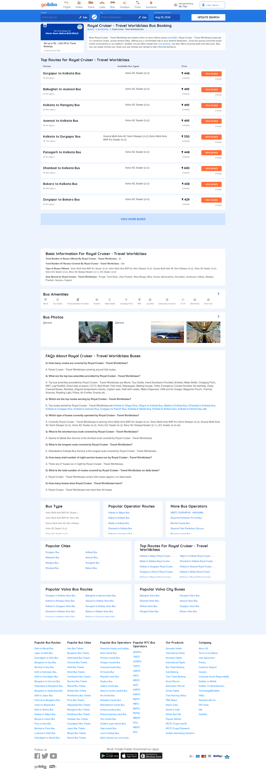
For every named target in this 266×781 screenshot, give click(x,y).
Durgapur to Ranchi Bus (113, 409)
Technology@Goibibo (209, 690)
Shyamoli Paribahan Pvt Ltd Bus (186, 517)
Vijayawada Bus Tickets (78, 704)
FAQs (201, 695)
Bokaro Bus (91, 567)
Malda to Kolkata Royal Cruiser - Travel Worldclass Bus (166, 561)
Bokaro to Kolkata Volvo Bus (99, 611)
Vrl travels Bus (107, 671)
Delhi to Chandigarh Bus (46, 676)
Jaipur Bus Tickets (76, 728)
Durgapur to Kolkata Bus (62, 73)
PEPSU (136, 713)
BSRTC (136, 708)
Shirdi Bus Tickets (76, 671)
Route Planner (173, 681)
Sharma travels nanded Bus (113, 690)
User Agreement (207, 657)
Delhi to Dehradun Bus (45, 671)
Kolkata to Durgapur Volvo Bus (60, 606)
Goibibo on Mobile (207, 681)
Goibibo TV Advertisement (211, 685)
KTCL (135, 722)
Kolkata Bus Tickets (76, 690)
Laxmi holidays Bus (109, 733)
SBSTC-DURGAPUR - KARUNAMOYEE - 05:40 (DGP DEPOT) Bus (203, 512)
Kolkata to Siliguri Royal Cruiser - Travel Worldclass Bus (167, 555)
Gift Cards (204, 704)
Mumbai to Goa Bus (44, 667)
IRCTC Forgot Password (177, 728)
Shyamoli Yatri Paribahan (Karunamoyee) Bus (193, 528)
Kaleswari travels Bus (110, 700)
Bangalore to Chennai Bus (47, 681)
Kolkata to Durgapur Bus (62, 136)
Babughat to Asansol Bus (62, 89)
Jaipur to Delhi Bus (43, 652)
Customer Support (208, 667)
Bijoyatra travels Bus (180, 533)
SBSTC (136, 680)
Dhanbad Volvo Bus (149, 600)
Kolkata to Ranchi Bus (190, 409)
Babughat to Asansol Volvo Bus (101, 595)
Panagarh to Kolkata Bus (62, 152)
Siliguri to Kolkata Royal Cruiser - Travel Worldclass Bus (207, 555)
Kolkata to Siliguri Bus (125, 405)
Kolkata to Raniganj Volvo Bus (60, 600)
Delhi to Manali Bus (43, 648)
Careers (203, 671)
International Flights (175, 662)
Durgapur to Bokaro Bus (61, 199)
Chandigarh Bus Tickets (79, 723)
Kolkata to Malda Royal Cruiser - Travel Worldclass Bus (207, 571)
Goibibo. (174, 37)
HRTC (136, 675)
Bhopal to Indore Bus (44, 718)
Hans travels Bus (108, 652)
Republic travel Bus (109, 676)
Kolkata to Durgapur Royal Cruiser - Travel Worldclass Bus (168, 566)
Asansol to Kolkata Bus (60, 121)
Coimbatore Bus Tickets (79, 676)
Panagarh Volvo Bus (190, 595)
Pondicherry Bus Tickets (79, 695)
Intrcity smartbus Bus (110, 709)
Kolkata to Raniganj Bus (61, 105)
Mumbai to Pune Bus (44, 728)
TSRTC (136, 666)
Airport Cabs (172, 704)
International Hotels (175, 652)
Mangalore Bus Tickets (78, 709)
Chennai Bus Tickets (77, 662)
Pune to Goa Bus (42, 723)
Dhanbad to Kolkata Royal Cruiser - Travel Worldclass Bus (208, 561)
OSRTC (136, 670)
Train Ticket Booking (176, 676)
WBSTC (137, 717)
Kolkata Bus (91, 552)
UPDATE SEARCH (208, 17)
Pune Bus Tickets (75, 700)
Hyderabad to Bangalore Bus (48, 685)
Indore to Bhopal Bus (44, 704)
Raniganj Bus (52, 562)
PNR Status (171, 700)
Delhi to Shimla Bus (43, 709)
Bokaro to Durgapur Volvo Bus (100, 616)
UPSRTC (137, 661)
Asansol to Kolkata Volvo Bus (100, 600)
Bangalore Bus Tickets (78, 652)
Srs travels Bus (107, 695)
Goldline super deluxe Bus (113, 723)
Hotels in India (173, 709)
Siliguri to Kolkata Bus (151, 405)
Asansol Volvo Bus (189, 600)
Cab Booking (172, 671)
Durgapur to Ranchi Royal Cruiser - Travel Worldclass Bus (168, 571)
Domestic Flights (174, 657)
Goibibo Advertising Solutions (180, 733)
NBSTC (136, 727)
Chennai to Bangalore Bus (47, 700)
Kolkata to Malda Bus (139, 409)
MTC (135, 732)
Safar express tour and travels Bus (117, 737)
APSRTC (137, 652)
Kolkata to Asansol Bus (86, 409)
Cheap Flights (172, 690)
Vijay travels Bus (108, 728)
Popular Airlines (173, 718)
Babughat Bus (52, 557)
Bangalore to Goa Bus (45, 662)
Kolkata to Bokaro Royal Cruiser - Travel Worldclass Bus (167, 577)
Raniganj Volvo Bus (149, 611)
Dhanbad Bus (52, 567)
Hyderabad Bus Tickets (78, 657)
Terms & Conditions (208, 652)
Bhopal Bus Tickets (76, 733)
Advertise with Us (207, 700)
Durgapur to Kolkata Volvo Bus (60, 595)
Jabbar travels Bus (109, 685)
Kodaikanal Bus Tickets (78, 714)
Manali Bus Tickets (76, 685)
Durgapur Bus (52, 552)
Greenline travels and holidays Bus (117, 648)
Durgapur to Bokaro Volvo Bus (60, 616)
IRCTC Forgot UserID (176, 723)
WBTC (136, 703)
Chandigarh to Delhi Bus (46, 657)
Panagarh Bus (92, 562)
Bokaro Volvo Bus (188, 611)
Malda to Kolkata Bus (175, 405)
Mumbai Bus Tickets (77, 681)
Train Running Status (176, 695)
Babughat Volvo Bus (149, 595)
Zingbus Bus (106, 681)
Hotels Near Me (173, 714)
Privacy (202, 662)
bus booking (164, 43)
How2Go (203, 714)
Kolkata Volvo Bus (148, 606)
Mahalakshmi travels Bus (112, 704)
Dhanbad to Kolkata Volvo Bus (60, 611)
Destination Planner (175, 685)
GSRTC (136, 689)
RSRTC (136, 694)
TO (101, 12)
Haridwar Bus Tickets (77, 718)
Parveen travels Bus (110, 657)
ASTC (136, 684)
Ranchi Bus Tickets (76, 737)
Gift (200, 709)
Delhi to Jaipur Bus (43, 695)
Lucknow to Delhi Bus (44, 733)
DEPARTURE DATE (162, 12)
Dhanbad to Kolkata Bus (61, 168)
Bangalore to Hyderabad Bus (48, 690)
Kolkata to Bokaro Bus (164, 409)
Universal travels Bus (110, 667)
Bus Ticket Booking (175, 667)
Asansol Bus (92, 557)
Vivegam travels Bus (110, 662)
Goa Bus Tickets (75, 648)
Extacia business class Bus (113, 714)
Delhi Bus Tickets (75, 667)
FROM (43, 12)
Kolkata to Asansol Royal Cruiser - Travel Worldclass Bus (207, 566)
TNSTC (136, 656)
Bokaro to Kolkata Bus (60, 184)
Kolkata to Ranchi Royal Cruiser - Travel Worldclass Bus (207, 577)
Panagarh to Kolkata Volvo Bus (101, 606)
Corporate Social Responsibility (214, 676)
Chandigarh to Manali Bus (47, 737)
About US (203, 648)
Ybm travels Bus (108, 718)
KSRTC (136, 699)
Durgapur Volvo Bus (189, 606)
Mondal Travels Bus (180, 523)
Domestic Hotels (174, 648)
